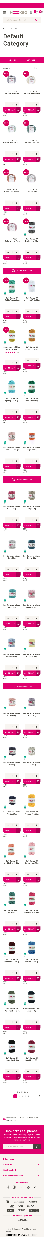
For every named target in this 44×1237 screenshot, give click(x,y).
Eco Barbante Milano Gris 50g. (11, 557)
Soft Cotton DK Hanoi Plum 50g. (32, 1059)
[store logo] (18, 12)
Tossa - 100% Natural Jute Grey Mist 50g (12, 92)
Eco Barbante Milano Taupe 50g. (31, 508)
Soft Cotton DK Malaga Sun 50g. (32, 813)
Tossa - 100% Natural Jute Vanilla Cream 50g (32, 92)
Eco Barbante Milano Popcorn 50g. (31, 655)
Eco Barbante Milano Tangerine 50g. (31, 449)
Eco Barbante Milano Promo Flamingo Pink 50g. (11, 449)
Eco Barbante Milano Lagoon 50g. (11, 606)
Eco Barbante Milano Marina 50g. (11, 813)
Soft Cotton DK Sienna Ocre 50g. (32, 348)
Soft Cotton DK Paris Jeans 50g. (31, 1010)
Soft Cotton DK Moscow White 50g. (32, 299)
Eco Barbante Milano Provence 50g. (11, 655)
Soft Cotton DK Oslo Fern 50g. (12, 911)
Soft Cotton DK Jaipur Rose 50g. (32, 862)
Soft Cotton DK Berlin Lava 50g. (31, 240)
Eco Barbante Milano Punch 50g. (11, 508)
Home (5, 29)
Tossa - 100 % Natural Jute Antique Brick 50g (12, 191)
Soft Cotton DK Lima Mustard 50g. (12, 348)
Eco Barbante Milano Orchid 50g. (31, 714)
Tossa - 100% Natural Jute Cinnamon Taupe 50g (31, 191)
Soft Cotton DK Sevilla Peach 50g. (11, 862)
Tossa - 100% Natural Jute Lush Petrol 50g (32, 142)
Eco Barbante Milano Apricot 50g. (11, 714)
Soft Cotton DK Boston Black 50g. (11, 1059)
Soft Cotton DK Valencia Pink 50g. (31, 911)
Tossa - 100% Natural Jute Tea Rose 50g (12, 240)
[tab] (12, 60)
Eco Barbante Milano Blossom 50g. (31, 606)
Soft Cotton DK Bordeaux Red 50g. (12, 961)
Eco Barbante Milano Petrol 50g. (31, 557)
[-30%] (32, 235)
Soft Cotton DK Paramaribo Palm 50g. (12, 1010)
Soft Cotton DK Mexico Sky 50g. (31, 961)
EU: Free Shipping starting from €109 (24, 271)
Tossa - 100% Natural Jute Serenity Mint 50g (12, 142)
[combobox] (22, 20)
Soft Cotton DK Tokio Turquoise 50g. (12, 299)
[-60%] (12, 88)
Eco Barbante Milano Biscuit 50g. (31, 764)
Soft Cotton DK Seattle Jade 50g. (32, 400)
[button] (18, 110)
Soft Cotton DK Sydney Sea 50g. (12, 400)
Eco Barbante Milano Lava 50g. (11, 764)
